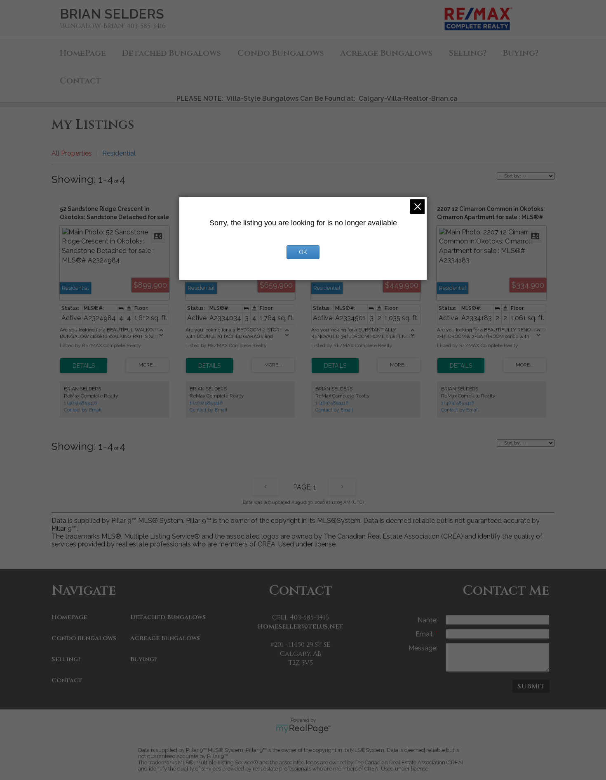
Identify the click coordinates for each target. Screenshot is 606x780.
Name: (427, 620)
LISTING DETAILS (83, 365)
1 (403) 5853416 (80, 403)
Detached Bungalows (171, 53)
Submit (531, 686)
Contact (80, 80)
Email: (425, 634)
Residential (119, 153)
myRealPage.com (303, 729)
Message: (423, 648)
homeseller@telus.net (300, 626)
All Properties (72, 153)
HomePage (83, 53)
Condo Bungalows (280, 53)
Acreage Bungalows (386, 53)
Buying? (520, 53)
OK (303, 252)
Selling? (467, 53)
